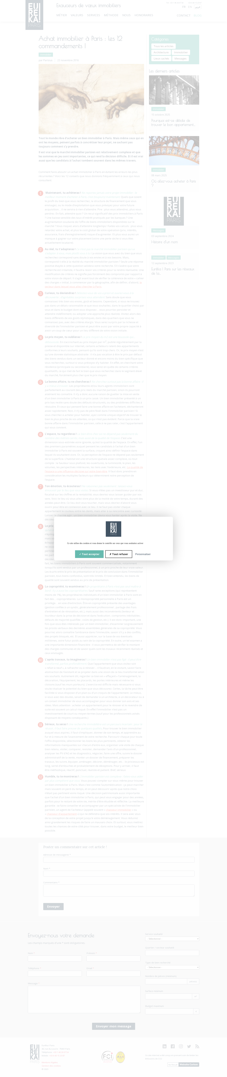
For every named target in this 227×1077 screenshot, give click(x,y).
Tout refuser (119, 554)
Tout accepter (90, 554)
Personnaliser (143, 554)
